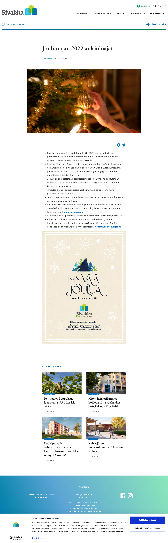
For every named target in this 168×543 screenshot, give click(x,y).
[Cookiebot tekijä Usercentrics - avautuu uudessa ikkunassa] (16, 538)
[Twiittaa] (124, 145)
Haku (159, 6)
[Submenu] (89, 13)
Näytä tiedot (37, 538)
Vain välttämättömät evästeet (147, 528)
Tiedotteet (47, 59)
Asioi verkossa (157, 13)
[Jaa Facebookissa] (119, 145)
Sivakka (120, 13)
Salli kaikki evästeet (147, 520)
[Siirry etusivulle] (19, 9)
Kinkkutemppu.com (73, 212)
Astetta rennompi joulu (108, 226)
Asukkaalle (82, 13)
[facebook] (122, 495)
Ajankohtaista (138, 13)
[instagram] (130, 495)
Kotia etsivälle (102, 13)
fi (165, 6)
